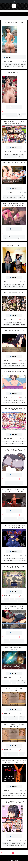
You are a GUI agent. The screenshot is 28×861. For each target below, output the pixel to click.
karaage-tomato (8, 400)
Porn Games (23, 151)
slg (7, 793)
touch (24, 843)
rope (12, 795)
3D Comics (23, 61)
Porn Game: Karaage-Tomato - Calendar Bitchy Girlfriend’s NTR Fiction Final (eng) (14, 373)
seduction (21, 154)
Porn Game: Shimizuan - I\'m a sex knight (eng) (14, 409)
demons (21, 443)
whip (9, 795)
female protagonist (17, 195)
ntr (9, 402)
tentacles (17, 443)
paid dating (17, 365)
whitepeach (9, 322)
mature (22, 156)
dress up (17, 845)
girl (12, 64)
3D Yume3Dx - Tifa (14, 72)
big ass (14, 66)
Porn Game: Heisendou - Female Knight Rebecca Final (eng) (14, 607)
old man (10, 197)
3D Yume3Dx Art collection (14, 22)
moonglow (5, 363)
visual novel (14, 284)
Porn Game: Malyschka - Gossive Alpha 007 (14, 689)
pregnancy (22, 558)
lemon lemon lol (7, 284)
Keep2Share (9, 57)
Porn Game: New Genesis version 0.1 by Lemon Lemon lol (14, 245)
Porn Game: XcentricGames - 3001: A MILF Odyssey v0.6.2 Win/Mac (14, 490)
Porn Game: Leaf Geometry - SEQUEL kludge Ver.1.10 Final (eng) (14, 450)
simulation (11, 793)
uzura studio (6, 195)
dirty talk (5, 402)
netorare (18, 402)
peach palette (6, 680)
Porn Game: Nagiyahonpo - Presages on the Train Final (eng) (14, 802)
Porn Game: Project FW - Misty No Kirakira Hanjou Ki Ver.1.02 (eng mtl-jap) (14, 205)
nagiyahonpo (5, 843)
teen (23, 195)
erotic (23, 284)
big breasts (15, 286)
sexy (19, 64)
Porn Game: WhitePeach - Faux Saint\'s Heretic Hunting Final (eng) (14, 293)
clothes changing (10, 845)
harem (4, 682)
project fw (5, 236)
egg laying (18, 560)
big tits (18, 66)
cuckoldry (13, 402)
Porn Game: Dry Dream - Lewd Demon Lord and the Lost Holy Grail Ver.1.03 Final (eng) (14, 123)
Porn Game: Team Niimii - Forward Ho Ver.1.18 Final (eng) (14, 567)
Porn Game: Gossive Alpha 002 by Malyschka (14, 725)
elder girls (9, 682)
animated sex (21, 286)
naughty (20, 197)
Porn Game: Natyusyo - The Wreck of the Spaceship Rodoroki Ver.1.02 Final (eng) (14, 527)
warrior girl (22, 441)
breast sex (14, 156)
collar (21, 793)
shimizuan (5, 441)
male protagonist (19, 400)
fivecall (4, 793)
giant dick (22, 238)
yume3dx (4, 64)
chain (24, 793)
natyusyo (5, 558)
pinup (15, 64)
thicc (22, 64)
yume (22, 66)
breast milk (12, 560)
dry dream (7, 154)
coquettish (15, 154)
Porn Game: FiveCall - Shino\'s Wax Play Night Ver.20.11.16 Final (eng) (14, 761)
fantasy (23, 236)
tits (24, 64)
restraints (5, 795)
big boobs (6, 66)
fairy (18, 238)
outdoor (15, 197)
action (14, 322)
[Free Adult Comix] (14, 6)
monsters (23, 324)
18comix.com (17, 860)
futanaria (14, 238)
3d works (17, 793)
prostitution (11, 365)
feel (4, 845)
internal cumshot (7, 156)
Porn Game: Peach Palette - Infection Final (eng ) (14, 648)
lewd (11, 66)
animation (19, 322)
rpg (11, 154)
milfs (10, 286)
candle (15, 795)
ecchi (19, 284)
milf (19, 156)
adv (14, 400)
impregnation (6, 560)
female (9, 64)
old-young (5, 197)
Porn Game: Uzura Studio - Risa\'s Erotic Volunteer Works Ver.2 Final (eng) (14, 164)
